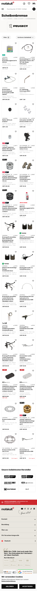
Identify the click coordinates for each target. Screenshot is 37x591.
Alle (27, 489)
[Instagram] (28, 508)
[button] (18, 519)
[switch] (14, 572)
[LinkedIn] (34, 508)
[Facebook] (25, 508)
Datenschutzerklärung (8, 581)
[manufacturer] (10, 476)
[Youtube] (22, 508)
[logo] (8, 3)
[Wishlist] (29, 3)
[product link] (10, 384)
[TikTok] (31, 508)
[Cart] (34, 3)
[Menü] (16, 571)
